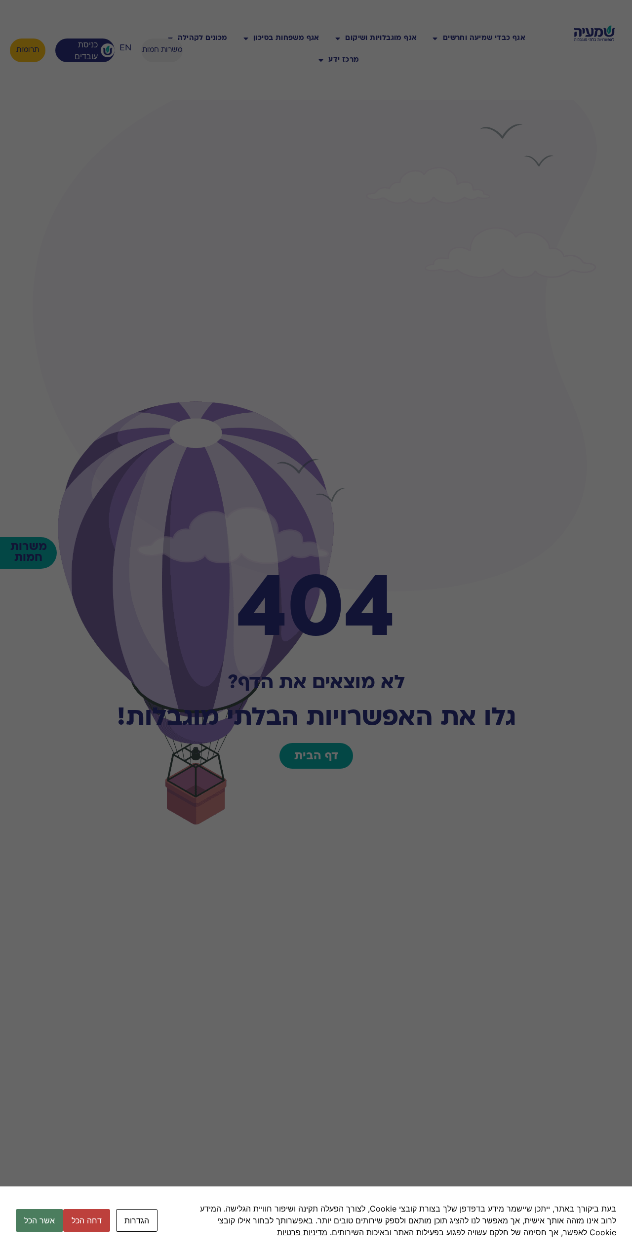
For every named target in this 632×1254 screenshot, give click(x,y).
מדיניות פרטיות (302, 1232)
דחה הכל (87, 1220)
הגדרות (136, 1220)
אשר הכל (39, 1220)
